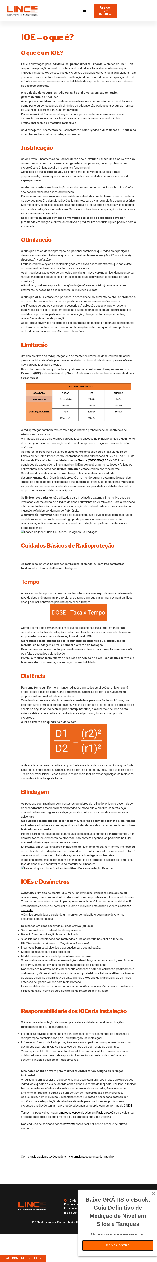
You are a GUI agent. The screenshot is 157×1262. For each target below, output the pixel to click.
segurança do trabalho (99, 1156)
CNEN (128, 1105)
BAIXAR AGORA (117, 1245)
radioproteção (47, 1156)
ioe (36, 1156)
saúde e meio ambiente (70, 1156)
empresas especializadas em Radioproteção (87, 1113)
